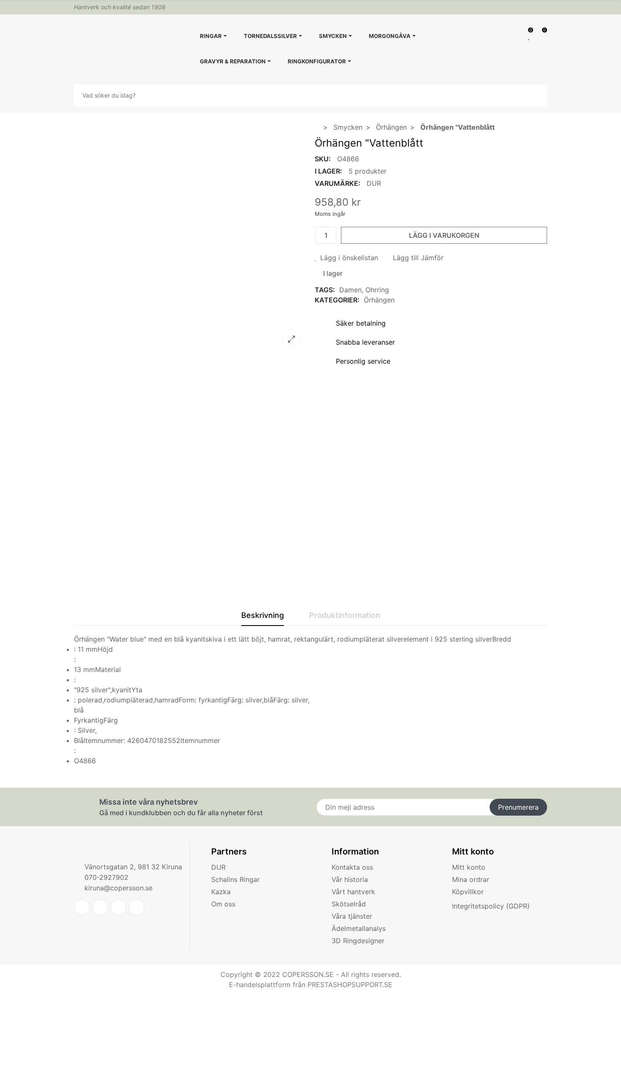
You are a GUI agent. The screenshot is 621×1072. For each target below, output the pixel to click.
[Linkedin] (118, 907)
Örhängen (379, 300)
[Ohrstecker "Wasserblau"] (190, 348)
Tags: (325, 290)
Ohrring (377, 290)
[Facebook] (100, 907)
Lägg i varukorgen (444, 235)
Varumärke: (337, 183)
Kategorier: (337, 300)
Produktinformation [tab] (344, 615)
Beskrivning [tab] (262, 615)
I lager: (328, 171)
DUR (374, 183)
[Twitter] (82, 907)
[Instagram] (136, 907)
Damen (350, 290)
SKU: (323, 159)
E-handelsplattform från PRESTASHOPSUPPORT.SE (310, 984)
